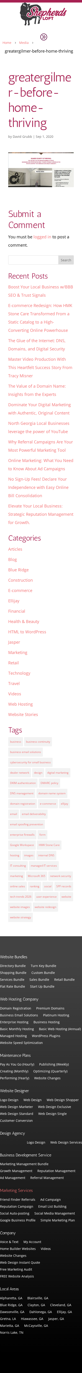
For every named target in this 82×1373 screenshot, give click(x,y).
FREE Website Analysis (17, 1276)
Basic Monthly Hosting (17, 1029)
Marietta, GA (9, 1326)
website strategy (20, 917)
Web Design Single (52, 1114)
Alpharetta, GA (11, 1298)
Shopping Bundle (13, 973)
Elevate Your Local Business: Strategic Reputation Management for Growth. (40, 514)
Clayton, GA (36, 1305)
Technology (19, 673)
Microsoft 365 (36, 876)
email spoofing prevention (26, 824)
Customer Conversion (16, 1121)
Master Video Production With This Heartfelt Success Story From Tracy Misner (40, 367)
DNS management (21, 793)
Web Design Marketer (16, 1107)
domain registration (22, 804)
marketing (16, 876)
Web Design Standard (16, 1114)
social (47, 886)
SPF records (63, 886)
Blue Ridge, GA (11, 1305)
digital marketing (58, 773)
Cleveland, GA (60, 1305)
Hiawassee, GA (32, 1319)
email (13, 814)
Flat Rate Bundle (12, 987)
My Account (32, 1242)
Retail (13, 662)
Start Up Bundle (42, 987)
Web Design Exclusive (54, 1107)
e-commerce (48, 804)
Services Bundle (12, 980)
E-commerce (20, 590)
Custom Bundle (43, 973)
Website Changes (47, 1078)
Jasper (14, 642)
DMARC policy (49, 783)
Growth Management (16, 1171)
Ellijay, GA (64, 1312)
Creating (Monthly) (14, 1071)
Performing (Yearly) (14, 1078)
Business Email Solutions (19, 1015)
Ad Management (12, 1178)
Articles (15, 549)
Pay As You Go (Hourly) (17, 1064)
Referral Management (47, 1178)
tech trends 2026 (20, 897)
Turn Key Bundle (43, 966)
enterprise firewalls (22, 835)
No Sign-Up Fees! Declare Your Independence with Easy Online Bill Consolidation (38, 487)
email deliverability (34, 814)
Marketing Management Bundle (24, 1164)
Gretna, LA (8, 1319)
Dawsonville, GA (12, 1312)
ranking (34, 886)
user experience (46, 897)
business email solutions (25, 752)
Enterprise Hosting (14, 1022)
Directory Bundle (13, 966)
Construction (20, 580)
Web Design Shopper (63, 1100)
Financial (16, 611)
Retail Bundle (64, 980)
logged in (42, 237)
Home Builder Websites (18, 1249)
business (15, 742)
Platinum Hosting (56, 1015)
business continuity (38, 742)
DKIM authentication (23, 783)
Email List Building (52, 1207)
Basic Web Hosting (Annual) (60, 1029)
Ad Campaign (50, 1200)
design (38, 773)
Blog (12, 559)
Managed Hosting (13, 1036)
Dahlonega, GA (40, 1312)
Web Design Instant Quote (20, 1263)
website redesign (45, 907)
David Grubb (22, 136)
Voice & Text (9, 1242)
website (66, 897)
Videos (14, 693)
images (28, 855)
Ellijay (13, 600)
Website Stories (23, 714)
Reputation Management (56, 1171)
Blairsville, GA (37, 1298)
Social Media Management (54, 1213)
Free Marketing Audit (16, 1270)
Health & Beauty (23, 621)
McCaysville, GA (36, 1326)
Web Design (32, 1100)
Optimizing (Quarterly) (50, 1071)
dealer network (19, 773)
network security (60, 876)
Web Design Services (66, 1143)
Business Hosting (46, 1022)
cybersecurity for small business (30, 762)
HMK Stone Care (49, 845)
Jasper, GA (56, 1319)
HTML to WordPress (27, 631)
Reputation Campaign (16, 1207)
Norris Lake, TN (11, 1333)
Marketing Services (16, 1190)
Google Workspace (22, 845)
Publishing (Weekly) (54, 1064)
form (42, 835)
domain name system (52, 793)
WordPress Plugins (46, 1036)
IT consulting (18, 866)
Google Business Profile (18, 1220)
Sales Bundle (39, 980)
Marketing (17, 652)
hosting (14, 855)
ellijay (64, 804)
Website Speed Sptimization (21, 1043)
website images (20, 907)
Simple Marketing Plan (58, 1220)
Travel (14, 683)
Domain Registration (15, 1008)
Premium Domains (50, 1008)
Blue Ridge (18, 569)
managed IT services (44, 866)
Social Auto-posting (14, 1213)
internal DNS (46, 855)
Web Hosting (20, 704)
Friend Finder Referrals (17, 1200)
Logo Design (9, 1100)
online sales (17, 886)
